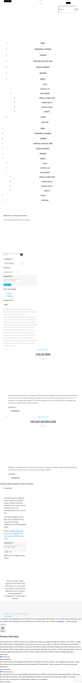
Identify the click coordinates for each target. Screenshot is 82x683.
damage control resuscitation (24, 319)
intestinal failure (27, 327)
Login (43, 117)
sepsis (16, 340)
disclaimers (20, 531)
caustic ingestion (19, 314)
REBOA (11, 340)
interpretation (15, 327)
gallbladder (8, 324)
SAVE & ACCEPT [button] (5, 682)
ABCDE (6, 309)
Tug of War (43, 354)
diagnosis (24, 322)
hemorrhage (16, 324)
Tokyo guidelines (28, 343)
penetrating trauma (11, 335)
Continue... (12, 407)
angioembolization (19, 311)
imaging (34, 324)
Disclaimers (45, 93)
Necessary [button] (3, 654)
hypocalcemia (26, 324)
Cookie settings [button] (71, 621)
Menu (43, 43)
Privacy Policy (47, 107)
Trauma (43, 55)
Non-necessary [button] (5, 669)
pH (4, 337)
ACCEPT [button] (3, 624)
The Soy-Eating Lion (43, 421)
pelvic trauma (29, 332)
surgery (19, 343)
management (8, 330)
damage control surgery (12, 322)
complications (9, 319)
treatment (12, 345)
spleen (13, 343)
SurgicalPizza (15, 411)
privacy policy (8, 536)
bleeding (33, 311)
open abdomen (18, 332)
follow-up (31, 322)
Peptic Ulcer (22, 335)
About (43, 79)
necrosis (16, 330)
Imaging (43, 73)
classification (21, 317)
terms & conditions (13, 533)
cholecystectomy (10, 317)
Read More (60, 621)
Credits (47, 111)
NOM (21, 330)
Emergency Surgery (43, 49)
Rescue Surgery (43, 67)
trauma (6, 345)
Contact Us (45, 89)
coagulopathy (31, 317)
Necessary (6, 657)
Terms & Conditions (47, 98)
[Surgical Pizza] (10, 611)
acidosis (11, 309)
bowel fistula (8, 314)
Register (45, 122)
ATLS (28, 311)
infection (7, 327)
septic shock (23, 340)
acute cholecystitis (21, 309)
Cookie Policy (47, 102)
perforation (31, 335)
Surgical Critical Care (43, 61)
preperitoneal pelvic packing (16, 337)
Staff (45, 84)
